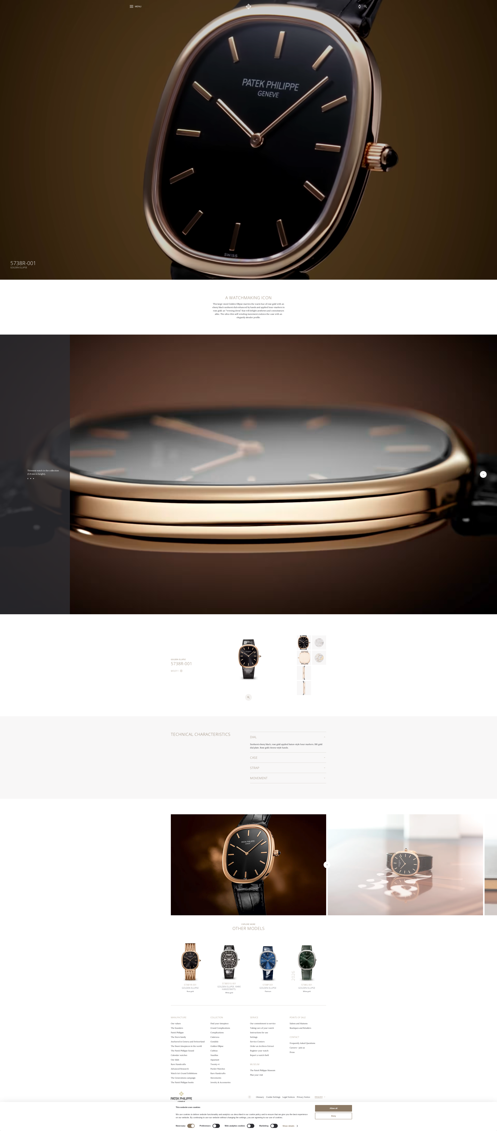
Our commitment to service (263, 1023)
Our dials (175, 1059)
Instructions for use (259, 1032)
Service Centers (257, 1041)
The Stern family (178, 1037)
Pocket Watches (217, 1069)
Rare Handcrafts (178, 1064)
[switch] (216, 1126)
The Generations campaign (183, 1078)
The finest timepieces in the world (186, 1046)
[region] (248, 140)
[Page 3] (33, 478)
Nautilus (214, 1055)
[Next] (483, 474)
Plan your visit (256, 1075)
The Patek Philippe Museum (262, 1070)
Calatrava (214, 1037)
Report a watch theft (259, 1055)
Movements (215, 1078)
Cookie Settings (273, 1097)
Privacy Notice (303, 1097)
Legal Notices (288, 1097)
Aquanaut (214, 1059)
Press (292, 1052)
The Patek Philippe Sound (182, 1050)
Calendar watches (179, 1055)
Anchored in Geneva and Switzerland (188, 1041)
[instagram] (249, 1097)
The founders (177, 1028)
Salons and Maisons (299, 1023)
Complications (217, 1032)
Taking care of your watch (262, 1028)
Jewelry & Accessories (220, 1082)
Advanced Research (180, 1069)
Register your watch (259, 1050)
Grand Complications (220, 1028)
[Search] (365, 6)
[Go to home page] (248, 6)
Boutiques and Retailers (300, 1028)
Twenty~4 (214, 1064)
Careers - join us (297, 1047)
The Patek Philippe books (182, 1082)
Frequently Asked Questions (302, 1043)
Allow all (333, 1108)
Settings (253, 1037)
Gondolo (214, 1041)
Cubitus (214, 1050)
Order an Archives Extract (262, 1046)
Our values (176, 1023)
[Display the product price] (181, 670)
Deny (333, 1116)
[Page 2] (30, 478)
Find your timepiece (219, 1023)
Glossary (260, 1097)
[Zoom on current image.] (248, 697)
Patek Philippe (177, 1032)
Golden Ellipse (216, 1046)
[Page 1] (27, 478)
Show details (288, 1126)
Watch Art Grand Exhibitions (184, 1073)
